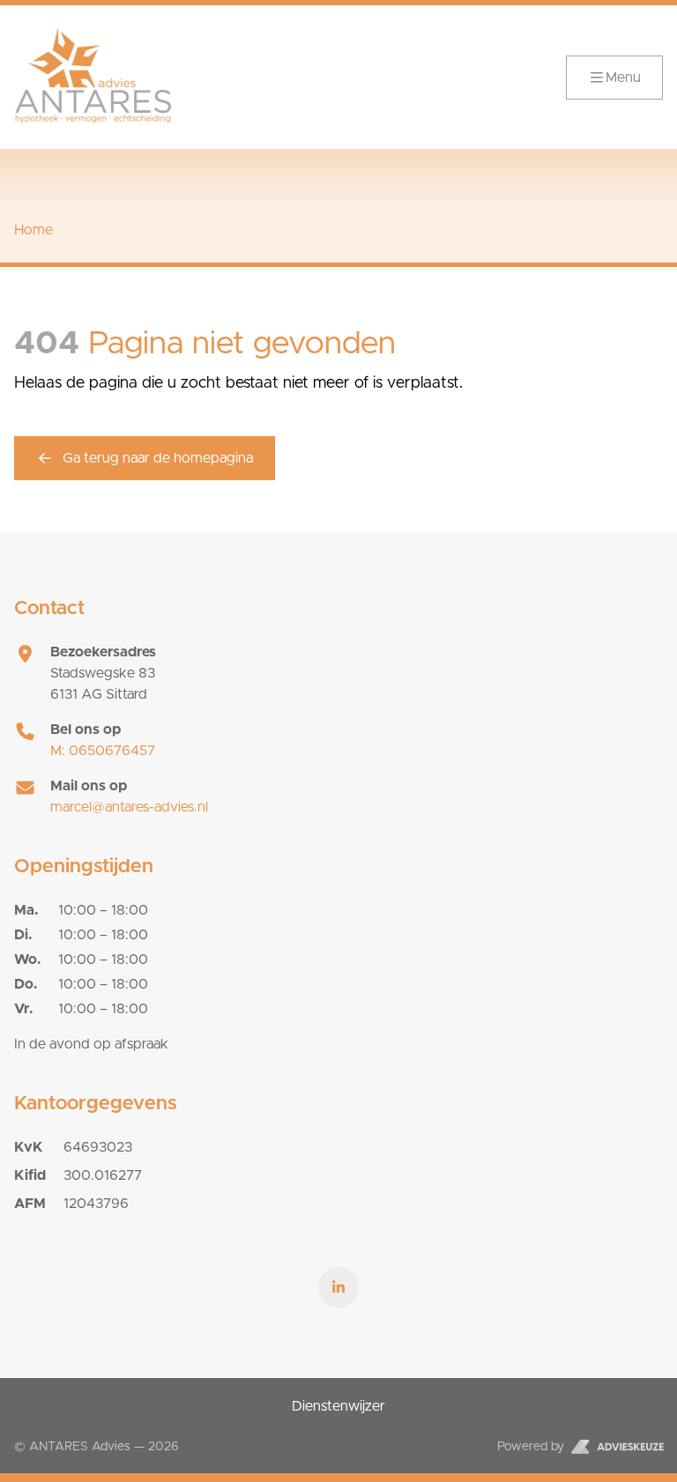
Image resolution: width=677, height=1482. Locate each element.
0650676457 (102, 751)
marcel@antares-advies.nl (129, 807)
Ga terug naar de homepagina (158, 458)
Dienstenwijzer (338, 1406)
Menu (623, 77)
